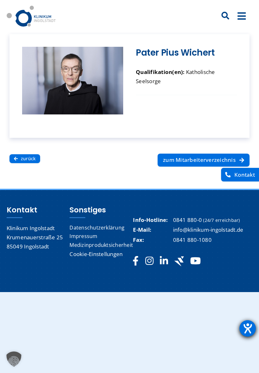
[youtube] (195, 261)
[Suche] (225, 16)
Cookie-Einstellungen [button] (96, 254)
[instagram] (149, 261)
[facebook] (136, 261)
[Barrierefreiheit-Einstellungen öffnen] (247, 328)
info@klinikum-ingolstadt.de (208, 229)
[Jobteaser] (179, 261)
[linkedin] (164, 261)
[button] (14, 359)
